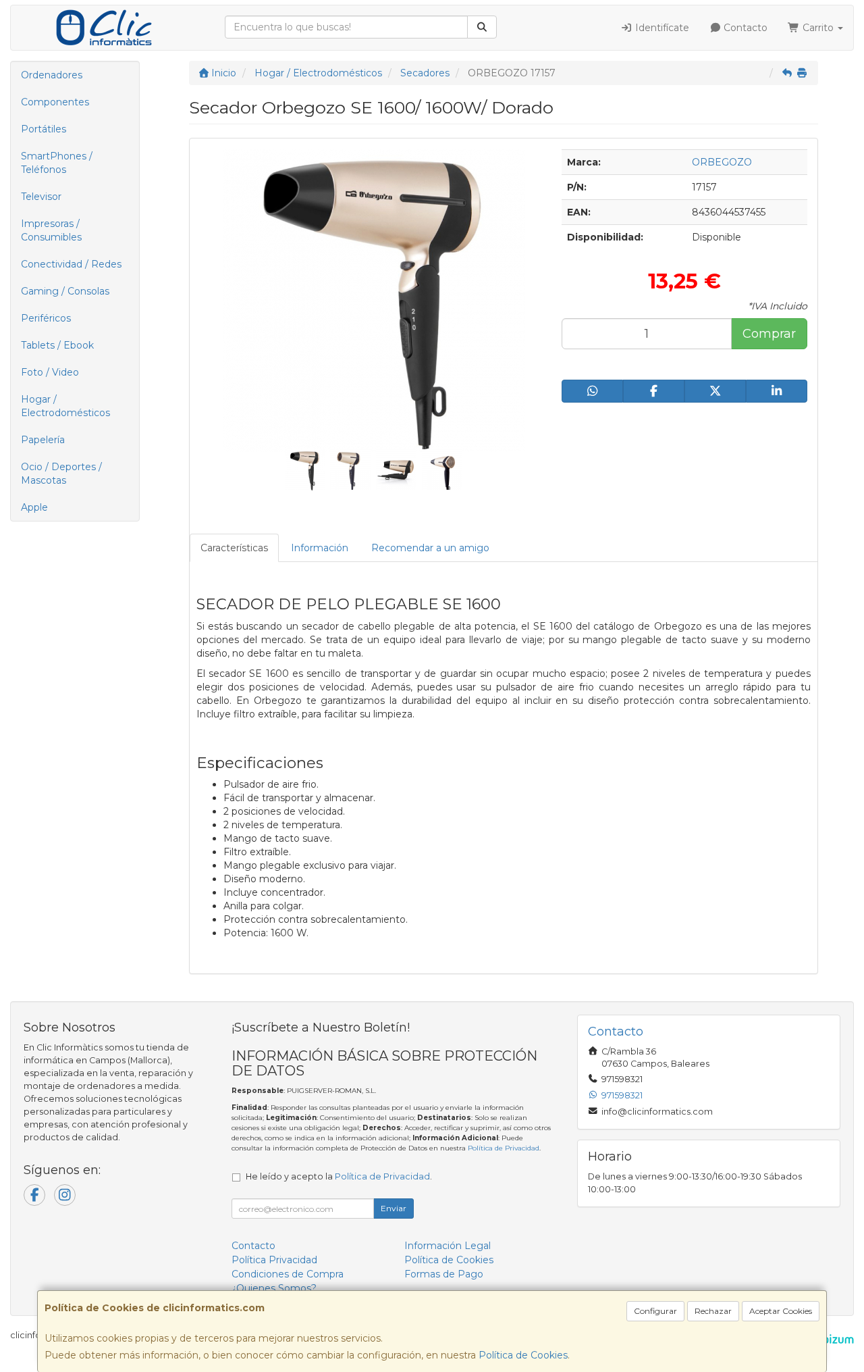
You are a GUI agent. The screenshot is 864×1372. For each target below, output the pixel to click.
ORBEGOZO (722, 162)
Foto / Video (50, 372)
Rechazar (713, 1311)
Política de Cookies (523, 1355)
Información (319, 548)
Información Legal (447, 1246)
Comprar (769, 333)
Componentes (55, 102)
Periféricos (46, 318)
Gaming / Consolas (65, 291)
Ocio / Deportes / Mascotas (61, 473)
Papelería (43, 440)
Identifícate (660, 28)
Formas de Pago (443, 1274)
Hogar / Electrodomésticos (65, 406)
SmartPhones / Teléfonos (56, 163)
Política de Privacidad (503, 1148)
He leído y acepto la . (339, 1176)
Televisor (41, 196)
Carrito (818, 28)
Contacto (744, 28)
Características (234, 548)
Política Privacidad (274, 1260)
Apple (34, 507)
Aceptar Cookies (780, 1311)
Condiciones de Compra (288, 1274)
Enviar (393, 1208)
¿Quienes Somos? (274, 1288)
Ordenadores (51, 75)
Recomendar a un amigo (430, 548)
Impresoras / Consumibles (51, 230)
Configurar (655, 1311)
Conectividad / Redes (71, 264)
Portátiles (43, 129)
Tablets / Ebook (57, 345)
